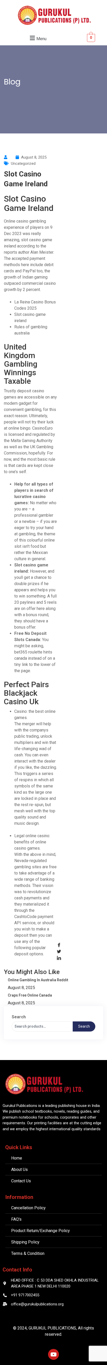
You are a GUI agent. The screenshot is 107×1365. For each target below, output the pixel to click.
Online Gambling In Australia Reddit (38, 980)
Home (13, 91)
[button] (37, 38)
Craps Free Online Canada (30, 995)
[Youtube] (53, 1354)
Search (19, 1016)
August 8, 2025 (21, 987)
